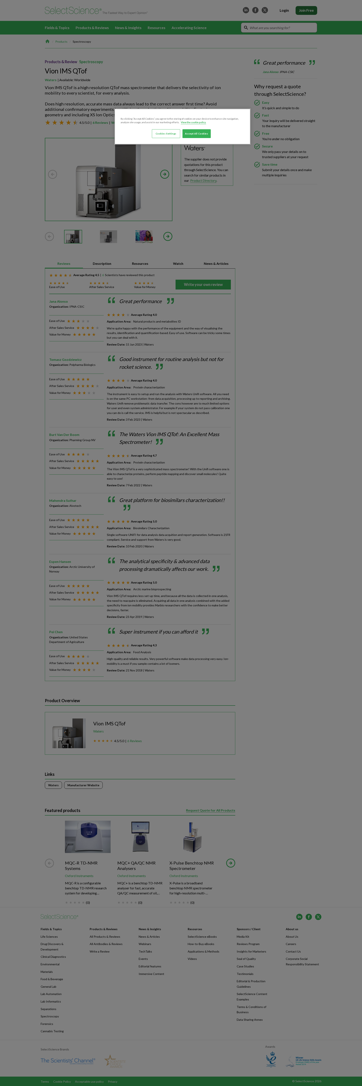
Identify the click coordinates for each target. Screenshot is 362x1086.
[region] (182, 127)
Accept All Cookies (196, 133)
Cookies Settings (166, 133)
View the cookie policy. (193, 122)
